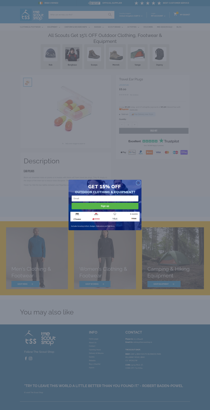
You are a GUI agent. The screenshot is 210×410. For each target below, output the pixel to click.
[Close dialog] (138, 183)
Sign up (105, 206)
